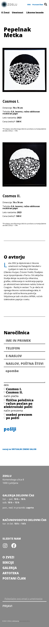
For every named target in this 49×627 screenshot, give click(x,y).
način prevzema (13, 410)
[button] (29, 4)
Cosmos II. (14, 392)
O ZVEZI (8, 557)
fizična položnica (20, 400)
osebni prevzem (19, 414)
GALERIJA (10, 568)
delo (6, 385)
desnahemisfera (24, 621)
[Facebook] (13, 545)
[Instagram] (5, 545)
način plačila (11, 396)
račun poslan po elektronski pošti (18, 405)
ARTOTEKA (11, 573)
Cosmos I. (14, 389)
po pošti (12, 418)
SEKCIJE (8, 562)
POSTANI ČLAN (14, 578)
